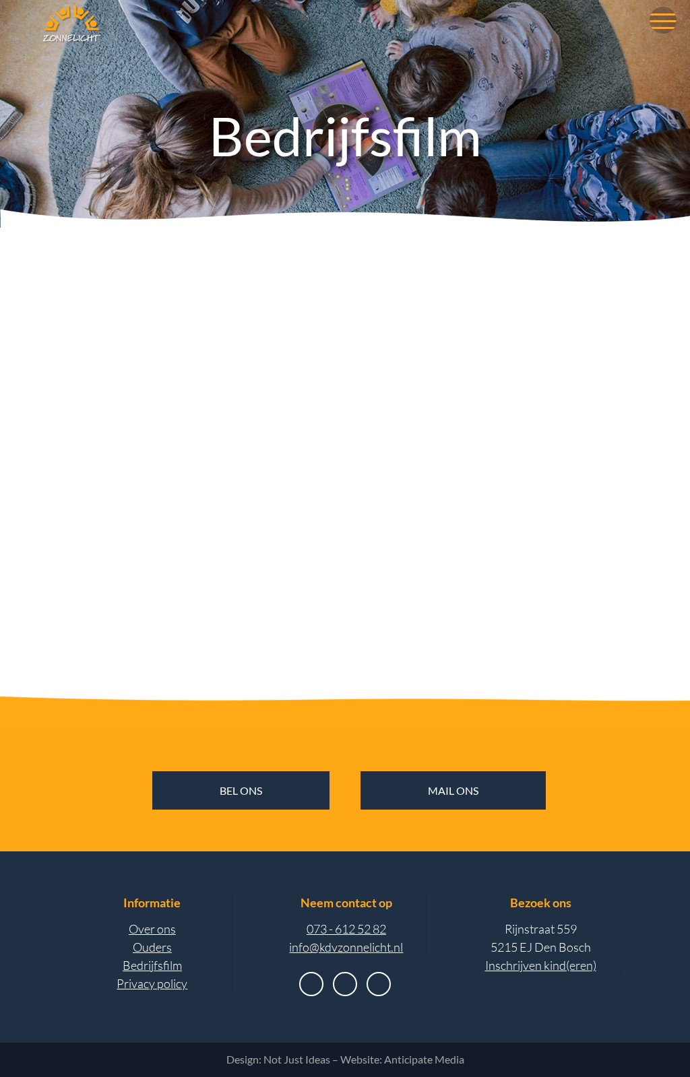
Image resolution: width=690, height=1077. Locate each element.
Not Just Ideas (296, 1059)
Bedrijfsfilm (152, 965)
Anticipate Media (424, 1059)
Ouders (152, 947)
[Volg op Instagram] (345, 984)
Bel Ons (241, 790)
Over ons (152, 928)
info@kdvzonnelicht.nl (346, 947)
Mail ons (453, 790)
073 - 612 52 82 (346, 928)
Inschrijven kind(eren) (540, 965)
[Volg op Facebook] (311, 984)
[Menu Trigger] (663, 20)
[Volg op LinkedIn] (379, 984)
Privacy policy (152, 983)
